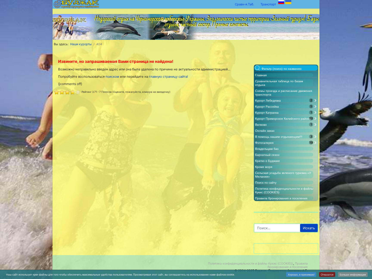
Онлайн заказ (264, 130)
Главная (261, 75)
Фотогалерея (264, 142)
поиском (112, 76)
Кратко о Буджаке (267, 161)
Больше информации (353, 274)
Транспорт (268, 4)
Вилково (261, 124)
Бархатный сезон (267, 155)
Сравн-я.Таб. (244, 4)
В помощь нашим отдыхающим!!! (278, 136)
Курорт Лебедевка (268, 100)
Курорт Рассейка (267, 106)
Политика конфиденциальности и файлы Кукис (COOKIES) (250, 263)
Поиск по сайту (265, 182)
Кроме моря (263, 167)
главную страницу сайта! (168, 76)
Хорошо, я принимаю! (301, 274)
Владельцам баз (266, 148)
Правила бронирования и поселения (281, 198)
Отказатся (327, 274)
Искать (309, 228)
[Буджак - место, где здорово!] (70, 18)
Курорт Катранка (267, 112)
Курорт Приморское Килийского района (283, 118)
